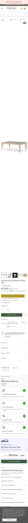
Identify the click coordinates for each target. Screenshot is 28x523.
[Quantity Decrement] (2, 310)
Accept (9, 519)
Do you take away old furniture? (9, 493)
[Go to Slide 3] (15, 275)
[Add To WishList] (25, 315)
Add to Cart (11, 315)
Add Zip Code (4, 305)
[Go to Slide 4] (20, 275)
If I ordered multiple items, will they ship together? (13, 502)
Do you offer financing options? (9, 485)
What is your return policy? (8, 480)
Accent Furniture (3, 20)
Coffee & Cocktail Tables (12, 20)
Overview (4, 342)
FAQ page (18, 477)
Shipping (3, 358)
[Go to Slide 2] (9, 275)
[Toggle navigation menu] (2, 9)
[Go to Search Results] (25, 14)
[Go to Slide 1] (4, 275)
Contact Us (19, 4)
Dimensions (4, 348)
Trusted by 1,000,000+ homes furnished (15, 332)
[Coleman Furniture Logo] (11, 8)
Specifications (5, 353)
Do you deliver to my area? (7, 498)
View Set (23, 322)
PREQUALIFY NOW (14, 461)
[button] (21, 9)
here (17, 516)
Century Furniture (7, 285)
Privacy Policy (20, 515)
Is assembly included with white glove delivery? (12, 489)
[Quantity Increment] (8, 310)
